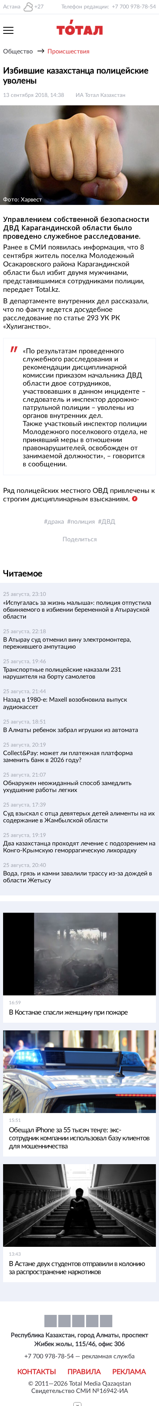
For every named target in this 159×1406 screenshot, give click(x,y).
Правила (84, 1372)
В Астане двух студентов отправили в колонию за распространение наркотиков (77, 1268)
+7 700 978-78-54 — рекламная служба (79, 1356)
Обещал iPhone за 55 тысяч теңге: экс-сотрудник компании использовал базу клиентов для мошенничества (79, 1138)
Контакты (36, 1372)
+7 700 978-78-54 (134, 7)
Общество (18, 51)
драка (55, 522)
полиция (83, 522)
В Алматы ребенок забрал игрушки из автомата (70, 730)
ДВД (108, 522)
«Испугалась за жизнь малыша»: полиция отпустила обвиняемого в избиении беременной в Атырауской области (77, 610)
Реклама (129, 1372)
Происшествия (68, 51)
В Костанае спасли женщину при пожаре (69, 1012)
